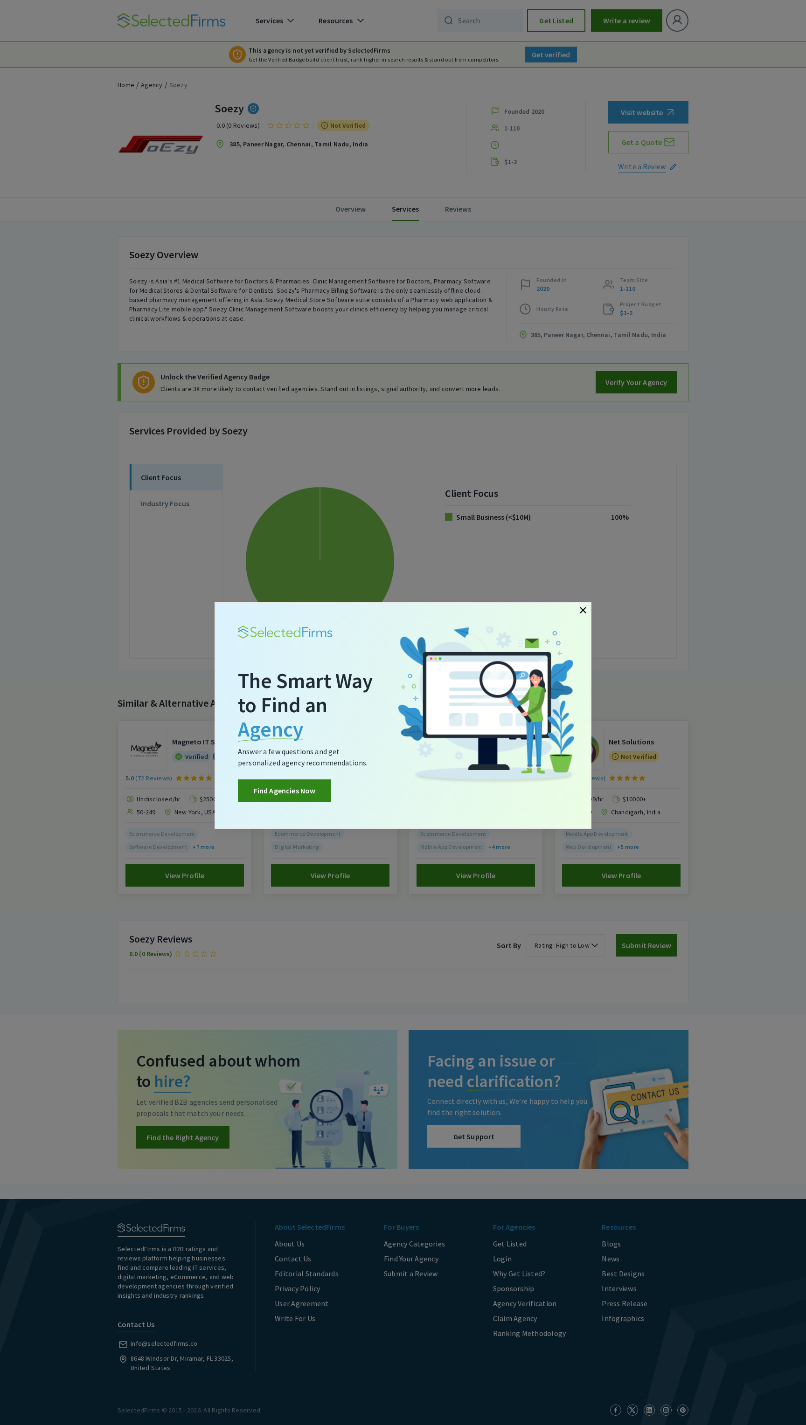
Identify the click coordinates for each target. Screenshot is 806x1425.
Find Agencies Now (285, 790)
